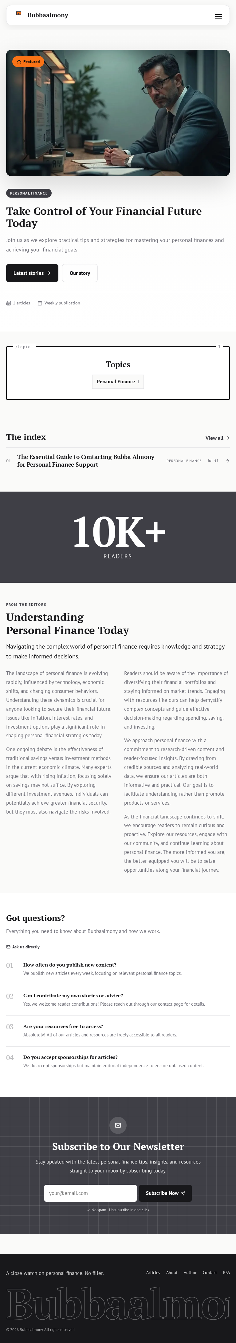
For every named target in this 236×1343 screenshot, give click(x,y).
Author (190, 1272)
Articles (153, 1272)
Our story (80, 273)
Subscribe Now (162, 1193)
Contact (210, 1272)
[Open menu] (218, 17)
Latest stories (29, 273)
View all (214, 438)
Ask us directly (26, 947)
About (172, 1272)
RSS (226, 1272)
